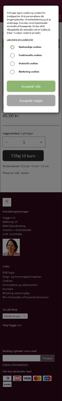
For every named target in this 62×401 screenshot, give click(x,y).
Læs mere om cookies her (20, 39)
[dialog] (31, 200)
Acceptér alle (31, 86)
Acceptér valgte (31, 100)
